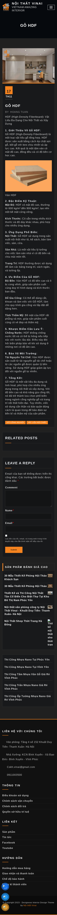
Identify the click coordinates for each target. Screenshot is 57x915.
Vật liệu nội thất (37, 422)
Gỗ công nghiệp (15, 422)
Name (9, 510)
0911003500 (14, 775)
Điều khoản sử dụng (15, 795)
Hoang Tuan (16, 112)
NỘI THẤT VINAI (27, 3)
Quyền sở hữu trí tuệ (15, 811)
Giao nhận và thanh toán (18, 873)
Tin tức (7, 837)
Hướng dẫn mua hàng (16, 868)
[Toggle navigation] (51, 7)
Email (9, 523)
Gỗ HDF (13, 106)
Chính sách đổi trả (14, 806)
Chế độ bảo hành (13, 879)
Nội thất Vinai (30, 905)
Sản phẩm (8, 832)
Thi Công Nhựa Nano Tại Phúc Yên (27, 659)
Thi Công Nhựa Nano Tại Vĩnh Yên (26, 667)
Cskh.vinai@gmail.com (20, 767)
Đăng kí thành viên (14, 884)
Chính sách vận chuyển (17, 801)
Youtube (7, 848)
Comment (11, 487)
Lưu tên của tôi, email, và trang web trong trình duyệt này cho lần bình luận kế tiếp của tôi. (26, 540)
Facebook (8, 842)
